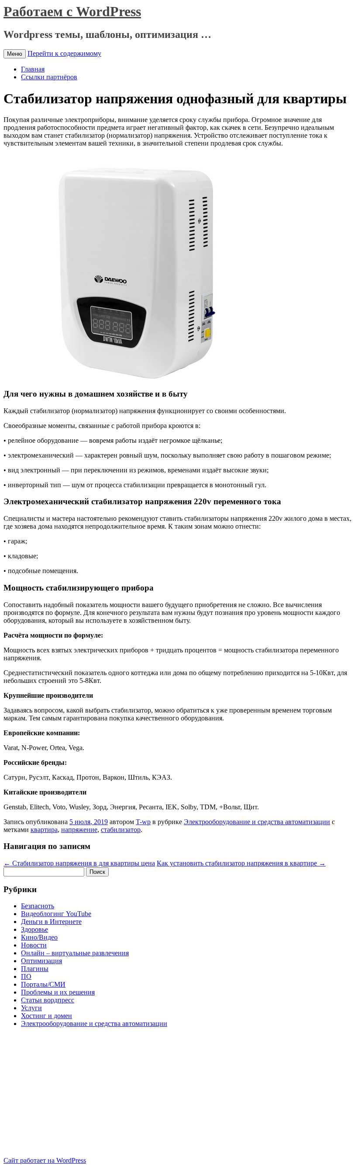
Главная (33, 69)
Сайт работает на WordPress (44, 1160)
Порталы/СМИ (43, 984)
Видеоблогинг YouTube (56, 913)
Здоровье (34, 929)
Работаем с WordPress (72, 11)
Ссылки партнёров (49, 77)
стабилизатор (121, 829)
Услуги (31, 1008)
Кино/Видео (39, 937)
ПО (26, 976)
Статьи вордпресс (47, 1000)
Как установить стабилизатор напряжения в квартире (241, 863)
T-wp (143, 821)
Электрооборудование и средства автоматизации (257, 821)
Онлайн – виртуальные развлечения (75, 953)
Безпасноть (37, 906)
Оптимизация (41, 960)
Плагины (34, 968)
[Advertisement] (76, 1096)
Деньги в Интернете (51, 921)
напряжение (79, 829)
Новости (34, 945)
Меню (14, 54)
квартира (44, 829)
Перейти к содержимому (64, 53)
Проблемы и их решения (58, 992)
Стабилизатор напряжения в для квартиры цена (79, 863)
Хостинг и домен (46, 1015)
